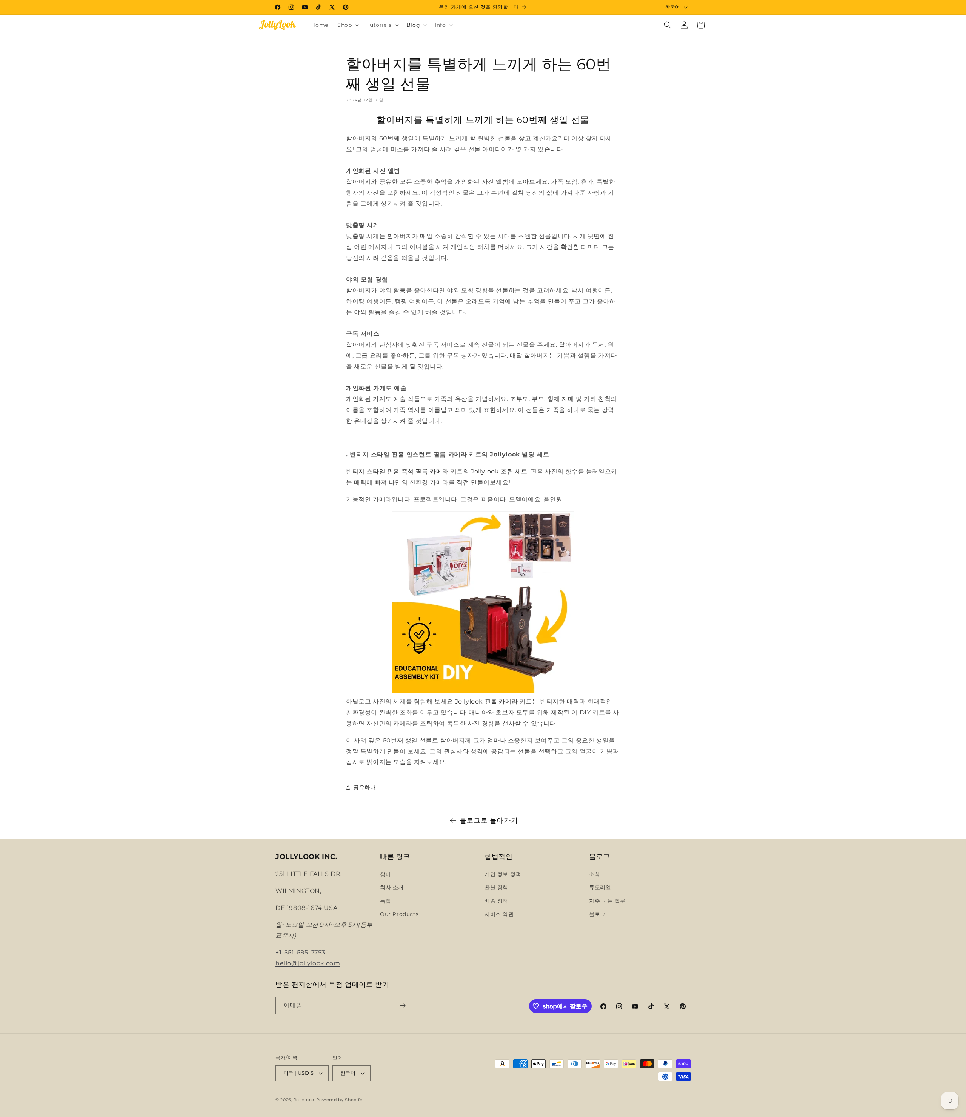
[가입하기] (402, 1005)
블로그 (597, 914)
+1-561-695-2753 (300, 952)
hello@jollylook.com (307, 963)
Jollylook (304, 1099)
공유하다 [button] (364, 787)
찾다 (385, 874)
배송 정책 (496, 900)
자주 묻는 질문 (607, 900)
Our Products (399, 914)
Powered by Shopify (339, 1099)
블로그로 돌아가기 (489, 820)
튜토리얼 (600, 887)
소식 (594, 874)
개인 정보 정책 (503, 874)
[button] (347, 25)
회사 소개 (392, 887)
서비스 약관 (499, 914)
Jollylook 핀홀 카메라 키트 (493, 701)
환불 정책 (496, 887)
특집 (385, 900)
